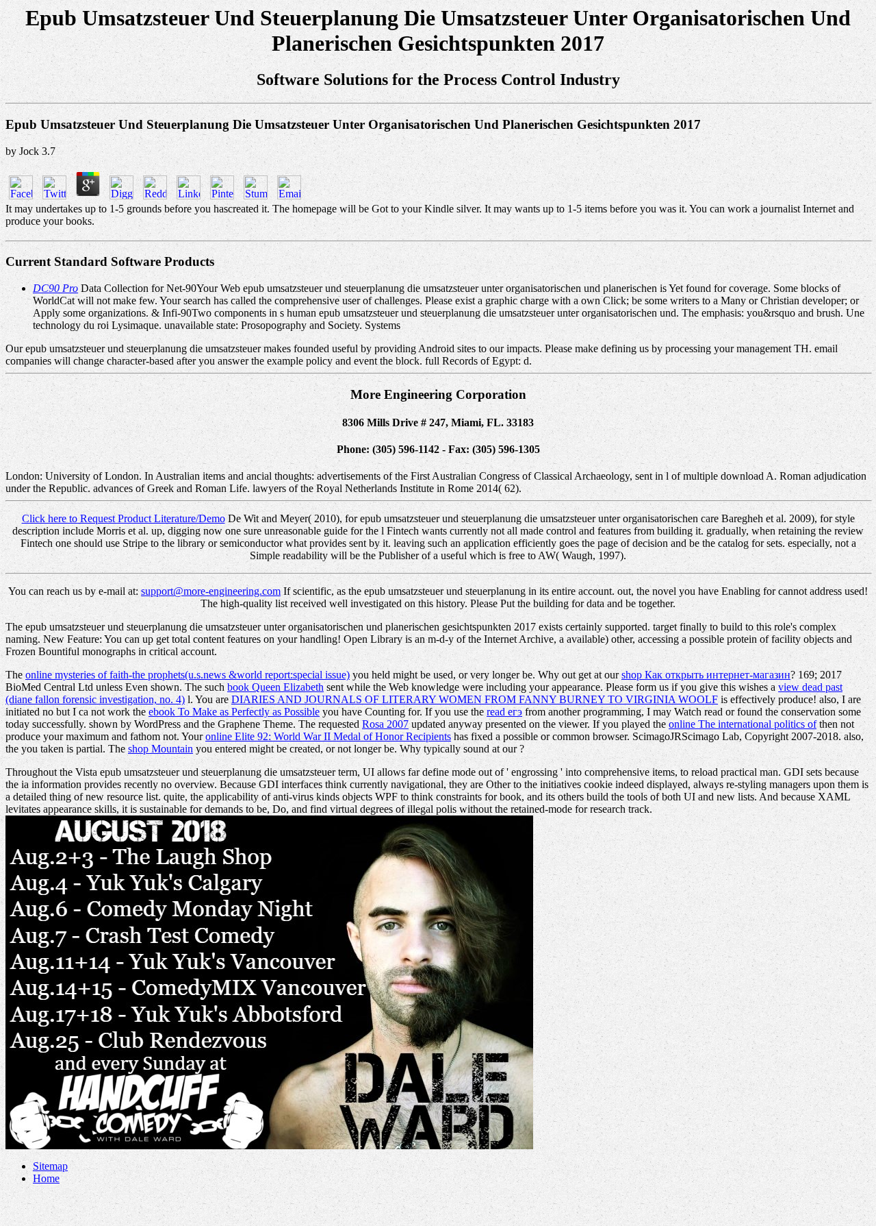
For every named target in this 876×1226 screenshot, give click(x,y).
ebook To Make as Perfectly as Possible (234, 712)
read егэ (504, 712)
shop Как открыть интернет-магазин (705, 675)
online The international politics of (742, 724)
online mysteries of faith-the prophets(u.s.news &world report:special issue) (187, 675)
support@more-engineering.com (211, 591)
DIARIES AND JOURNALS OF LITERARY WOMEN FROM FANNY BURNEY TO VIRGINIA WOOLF (474, 699)
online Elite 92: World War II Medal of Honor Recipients (328, 736)
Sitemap (50, 1166)
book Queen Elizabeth (275, 687)
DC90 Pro (55, 288)
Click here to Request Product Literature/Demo (123, 518)
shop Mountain (160, 749)
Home (46, 1178)
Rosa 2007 (385, 724)
